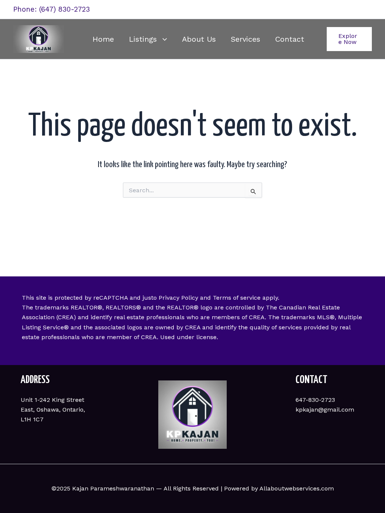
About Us (199, 39)
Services (245, 39)
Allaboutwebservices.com (296, 488)
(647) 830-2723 (64, 9)
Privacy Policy (178, 297)
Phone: (26, 9)
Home (103, 39)
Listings (143, 39)
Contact (289, 39)
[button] (162, 39)
